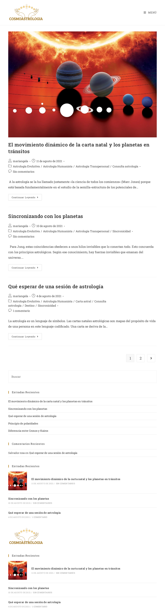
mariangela (20, 161)
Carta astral (83, 301)
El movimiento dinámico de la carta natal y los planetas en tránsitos (50, 401)
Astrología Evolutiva (26, 166)
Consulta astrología (125, 166)
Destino (30, 305)
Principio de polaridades (23, 423)
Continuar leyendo (27, 196)
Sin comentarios (23, 171)
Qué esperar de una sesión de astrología (55, 286)
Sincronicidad (121, 231)
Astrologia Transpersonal (92, 166)
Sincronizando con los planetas (45, 216)
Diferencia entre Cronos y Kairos (28, 430)
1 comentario (21, 311)
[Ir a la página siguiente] (151, 358)
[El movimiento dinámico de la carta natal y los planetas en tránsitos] (17, 481)
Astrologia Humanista (57, 166)
